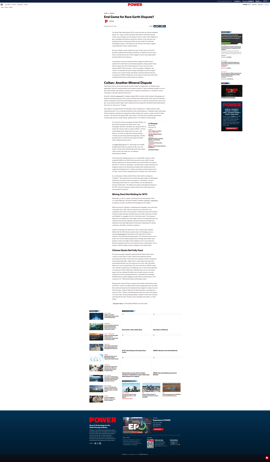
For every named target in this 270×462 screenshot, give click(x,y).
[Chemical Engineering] (237, 1)
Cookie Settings (126, 444)
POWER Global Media (228, 98)
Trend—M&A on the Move (154, 131)
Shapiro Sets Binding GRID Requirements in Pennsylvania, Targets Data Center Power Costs (111, 337)
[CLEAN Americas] (266, 1)
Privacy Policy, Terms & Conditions (130, 441)
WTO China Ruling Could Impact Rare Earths (134, 351)
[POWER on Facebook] (95, 443)
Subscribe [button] (260, 4)
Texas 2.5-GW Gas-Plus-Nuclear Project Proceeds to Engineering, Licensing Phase (110, 389)
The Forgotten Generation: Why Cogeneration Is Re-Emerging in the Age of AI (111, 347)
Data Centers (107, 313)
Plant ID (247, 4)
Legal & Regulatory (153, 132)
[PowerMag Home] (135, 4)
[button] (2, 4)
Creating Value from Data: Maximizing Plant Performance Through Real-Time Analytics (231, 48)
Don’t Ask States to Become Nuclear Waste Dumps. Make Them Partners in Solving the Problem (111, 327)
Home (2, 7)
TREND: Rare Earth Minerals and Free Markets (165, 374)
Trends (106, 354)
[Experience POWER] (248, 1)
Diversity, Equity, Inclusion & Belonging (131, 443)
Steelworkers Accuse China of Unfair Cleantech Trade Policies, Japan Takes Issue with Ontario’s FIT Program (135, 374)
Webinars (224, 32)
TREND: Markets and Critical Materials (165, 350)
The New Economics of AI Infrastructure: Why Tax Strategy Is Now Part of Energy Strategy (110, 368)
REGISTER (223, 55)
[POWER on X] (98, 443)
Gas (143, 392)
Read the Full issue (127, 398)
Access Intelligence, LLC (132, 454)
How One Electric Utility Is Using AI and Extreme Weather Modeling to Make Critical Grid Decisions (231, 74)
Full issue (151, 127)
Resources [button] (20, 4)
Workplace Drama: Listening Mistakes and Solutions (155, 139)
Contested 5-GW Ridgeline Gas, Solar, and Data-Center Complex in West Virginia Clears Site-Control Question (111, 379)
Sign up (177, 444)
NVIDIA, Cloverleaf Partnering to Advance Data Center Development (111, 316)
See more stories (153, 149)
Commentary (151, 137)
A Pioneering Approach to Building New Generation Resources (171, 395)
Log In (266, 4)
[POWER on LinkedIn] (100, 443)
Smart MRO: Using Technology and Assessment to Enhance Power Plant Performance (230, 64)
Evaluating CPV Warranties (155, 143)
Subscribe (163, 446)
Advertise (254, 4)
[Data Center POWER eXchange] (259, 1)
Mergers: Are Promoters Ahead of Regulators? (157, 146)
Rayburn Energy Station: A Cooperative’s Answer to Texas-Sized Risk (150, 396)
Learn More (157, 429)
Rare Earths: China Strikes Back (132, 330)
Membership (132, 440)
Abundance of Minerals (160, 330)
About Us (138, 440)
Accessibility (134, 444)
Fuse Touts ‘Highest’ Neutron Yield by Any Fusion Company (109, 399)
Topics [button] (9, 4)
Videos (224, 83)
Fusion (106, 396)
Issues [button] (26, 4)
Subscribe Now (231, 128)
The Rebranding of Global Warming (155, 134)
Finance (150, 129)
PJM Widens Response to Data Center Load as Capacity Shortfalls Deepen (111, 357)
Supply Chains (8, 7)
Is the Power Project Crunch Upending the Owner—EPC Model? (129, 396)
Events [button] (14, 4)
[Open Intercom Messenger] (267, 458)
